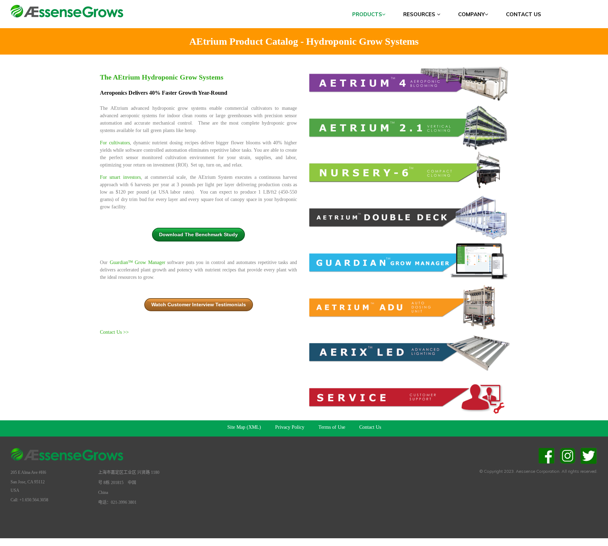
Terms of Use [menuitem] (331, 427)
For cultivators (115, 142)
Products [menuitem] (367, 14)
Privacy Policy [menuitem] (289, 427)
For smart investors (120, 177)
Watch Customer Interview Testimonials (198, 304)
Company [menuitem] (471, 14)
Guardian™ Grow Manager (137, 262)
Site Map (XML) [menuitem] (244, 427)
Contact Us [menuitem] (523, 14)
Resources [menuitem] (419, 14)
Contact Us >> (115, 332)
